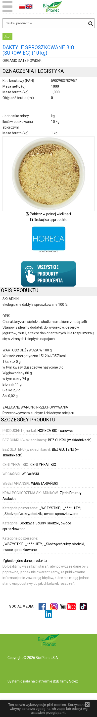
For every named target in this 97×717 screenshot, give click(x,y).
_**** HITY (34, 544)
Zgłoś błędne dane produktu (25, 561)
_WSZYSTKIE (13, 544)
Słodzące (27, 523)
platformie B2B (47, 681)
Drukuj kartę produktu (50, 220)
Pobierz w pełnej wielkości (50, 214)
